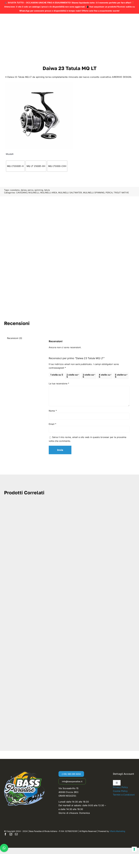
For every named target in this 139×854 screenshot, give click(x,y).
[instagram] (11, 834)
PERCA (109, 192)
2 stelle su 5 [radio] (72, 375)
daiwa (23, 190)
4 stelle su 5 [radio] (104, 375)
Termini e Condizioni (124, 794)
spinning (38, 190)
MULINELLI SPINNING (93, 192)
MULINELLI (33, 192)
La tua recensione (59, 383)
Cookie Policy (120, 791)
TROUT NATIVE (121, 192)
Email (52, 424)
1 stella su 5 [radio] (56, 374)
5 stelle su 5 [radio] (120, 375)
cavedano (15, 190)
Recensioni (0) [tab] (14, 338)
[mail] (16, 834)
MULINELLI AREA (48, 192)
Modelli (9, 154)
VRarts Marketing (117, 831)
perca (30, 190)
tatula (47, 190)
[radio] (15, 166)
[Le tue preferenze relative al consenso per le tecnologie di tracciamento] (134, 849)
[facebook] (5, 834)
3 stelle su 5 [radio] (88, 375)
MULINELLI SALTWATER (70, 192)
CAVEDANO (21, 192)
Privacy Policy (120, 787)
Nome (53, 410)
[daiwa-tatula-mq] (39, 115)
